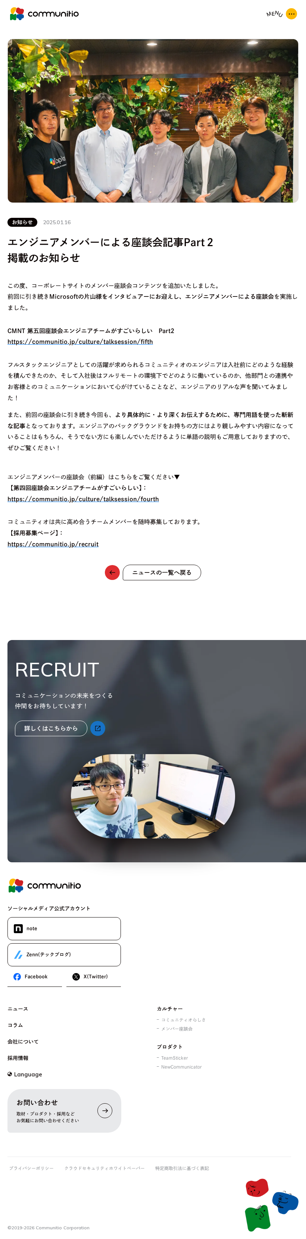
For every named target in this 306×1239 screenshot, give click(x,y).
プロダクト (170, 1047)
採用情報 (17, 1058)
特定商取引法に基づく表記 (182, 1168)
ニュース (17, 1008)
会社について (23, 1041)
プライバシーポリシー (31, 1168)
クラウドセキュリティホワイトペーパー (104, 1168)
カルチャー (170, 1008)
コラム (15, 1025)
